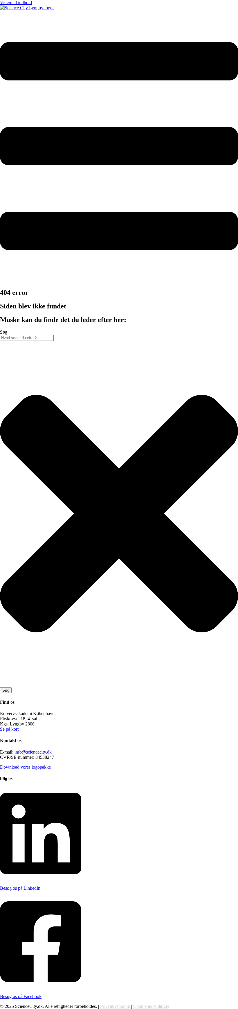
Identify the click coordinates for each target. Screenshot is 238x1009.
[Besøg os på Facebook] (40, 986)
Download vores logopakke (25, 767)
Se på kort (9, 729)
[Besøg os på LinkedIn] (40, 878)
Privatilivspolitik (115, 1006)
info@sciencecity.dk (33, 752)
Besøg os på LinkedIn (20, 888)
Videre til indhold (16, 2)
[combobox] (27, 338)
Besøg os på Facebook (21, 996)
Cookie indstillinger (151, 1006)
